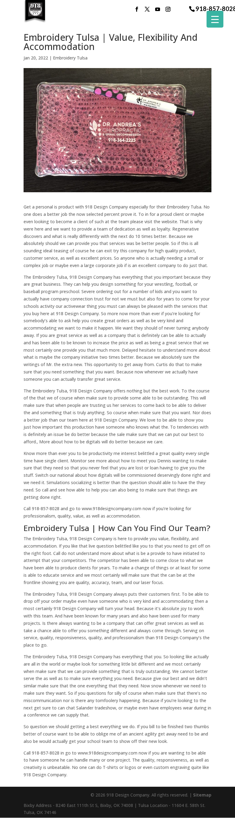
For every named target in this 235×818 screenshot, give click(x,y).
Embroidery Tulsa (70, 58)
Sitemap (202, 795)
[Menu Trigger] (215, 19)
